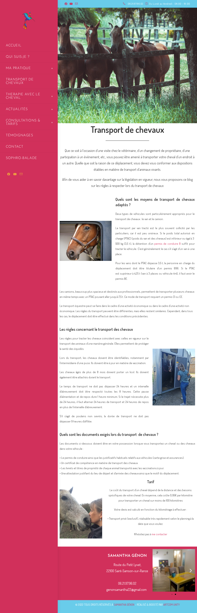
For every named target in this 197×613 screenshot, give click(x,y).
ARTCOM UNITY (171, 604)
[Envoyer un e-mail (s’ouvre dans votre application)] (76, 4)
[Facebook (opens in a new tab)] (66, 4)
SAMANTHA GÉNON (124, 604)
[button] (156, 570)
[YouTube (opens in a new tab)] (71, 4)
